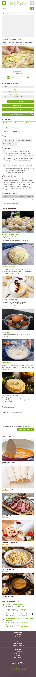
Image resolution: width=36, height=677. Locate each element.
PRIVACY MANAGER (18, 645)
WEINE (18, 655)
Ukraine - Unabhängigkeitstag (14, 604)
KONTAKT (18, 635)
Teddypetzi (24, 615)
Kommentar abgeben (25, 429)
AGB (18, 641)
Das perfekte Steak (7, 516)
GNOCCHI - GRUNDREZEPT (10, 234)
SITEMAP (18, 637)
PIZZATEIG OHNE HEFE (8, 267)
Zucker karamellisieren (8, 462)
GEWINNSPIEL (18, 654)
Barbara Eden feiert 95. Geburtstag (16, 609)
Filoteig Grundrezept (8, 489)
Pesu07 (23, 606)
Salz (15, 92)
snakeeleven (24, 627)
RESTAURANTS (18, 657)
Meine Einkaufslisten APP (17, 114)
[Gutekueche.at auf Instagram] (18, 663)
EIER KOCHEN (6, 332)
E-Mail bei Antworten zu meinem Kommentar (16, 426)
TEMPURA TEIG (6, 363)
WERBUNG (18, 650)
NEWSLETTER (18, 652)
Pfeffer (16, 94)
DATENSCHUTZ (18, 643)
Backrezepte (18, 123)
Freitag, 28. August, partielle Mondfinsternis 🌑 (20, 614)
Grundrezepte (7, 123)
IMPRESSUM (18, 633)
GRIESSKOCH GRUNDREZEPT (10, 299)
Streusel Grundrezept (8, 569)
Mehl (15, 87)
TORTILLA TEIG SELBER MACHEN (12, 395)
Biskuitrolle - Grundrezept (9, 542)
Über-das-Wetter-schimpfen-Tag (15, 625)
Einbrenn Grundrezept (8, 596)
